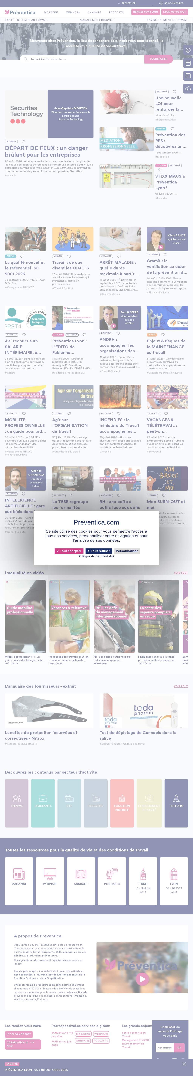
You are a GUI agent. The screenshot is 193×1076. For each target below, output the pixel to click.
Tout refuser (100, 551)
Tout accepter (70, 551)
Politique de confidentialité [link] (96, 556)
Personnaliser (127, 551)
